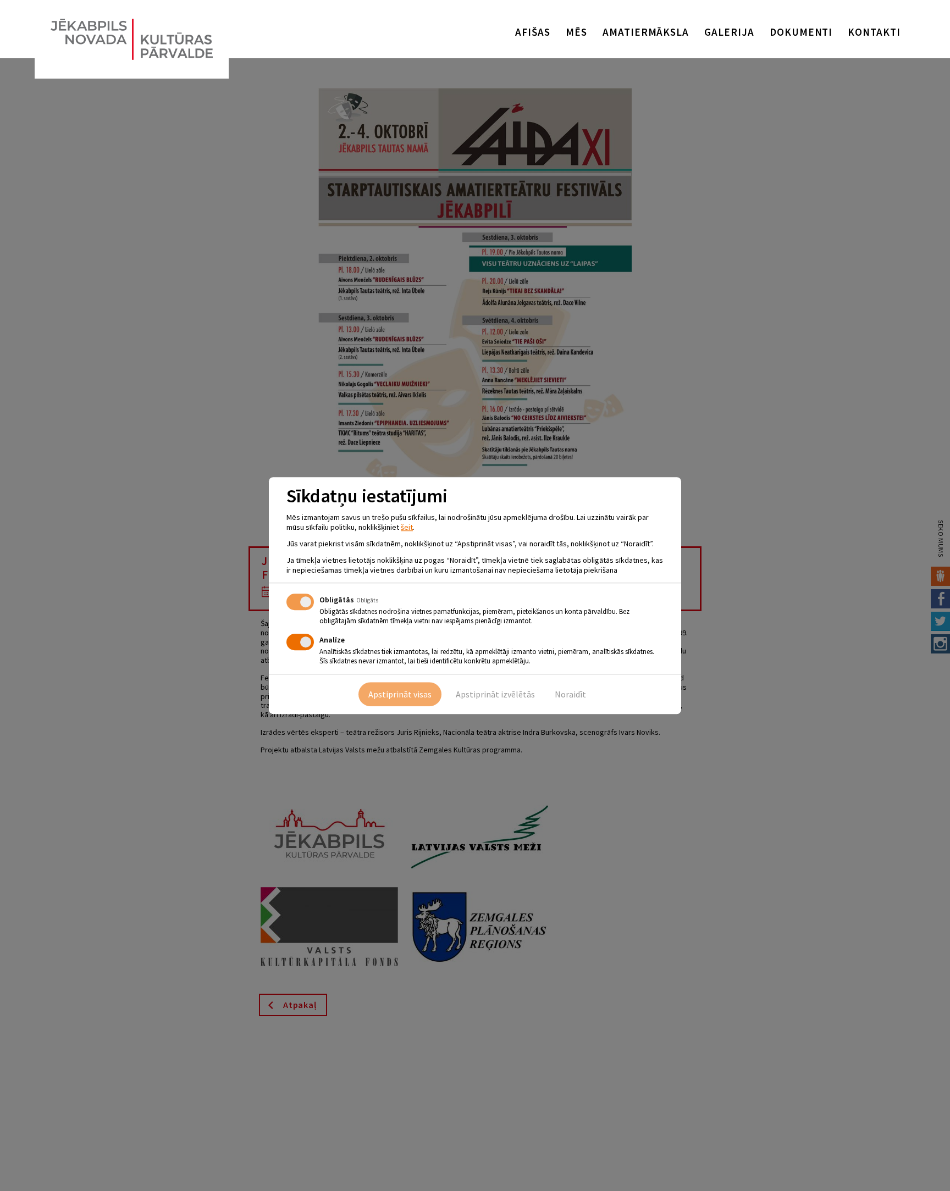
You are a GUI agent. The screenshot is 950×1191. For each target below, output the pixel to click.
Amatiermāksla (646, 31)
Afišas (532, 31)
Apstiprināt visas (400, 694)
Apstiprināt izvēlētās (495, 694)
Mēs (576, 31)
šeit (407, 527)
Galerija (729, 31)
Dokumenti (801, 31)
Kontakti (874, 31)
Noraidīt (570, 694)
